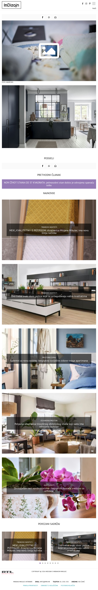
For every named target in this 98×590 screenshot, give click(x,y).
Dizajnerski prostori (49, 421)
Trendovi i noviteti (49, 227)
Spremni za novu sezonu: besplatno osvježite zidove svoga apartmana (49, 360)
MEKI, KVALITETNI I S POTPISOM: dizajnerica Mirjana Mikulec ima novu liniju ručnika (49, 232)
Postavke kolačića (68, 585)
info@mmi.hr (45, 582)
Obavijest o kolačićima (49, 585)
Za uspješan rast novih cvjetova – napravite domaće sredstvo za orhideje (49, 490)
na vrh (93, 572)
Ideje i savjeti (49, 485)
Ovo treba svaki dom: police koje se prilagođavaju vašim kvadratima (49, 296)
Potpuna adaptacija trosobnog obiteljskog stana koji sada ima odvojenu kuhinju (49, 425)
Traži (94, 8)
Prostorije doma (49, 357)
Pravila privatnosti (30, 585)
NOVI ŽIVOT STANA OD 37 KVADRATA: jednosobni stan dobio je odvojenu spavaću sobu (49, 184)
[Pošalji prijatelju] (55, 17)
